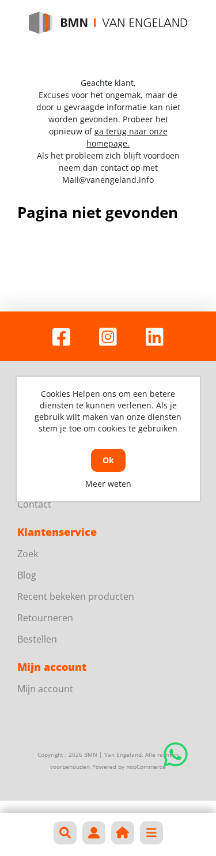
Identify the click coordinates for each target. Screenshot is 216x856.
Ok (108, 460)
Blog (26, 575)
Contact (34, 504)
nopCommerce (146, 767)
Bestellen (37, 639)
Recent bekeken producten (75, 596)
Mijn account (45, 688)
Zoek (27, 553)
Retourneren (45, 617)
